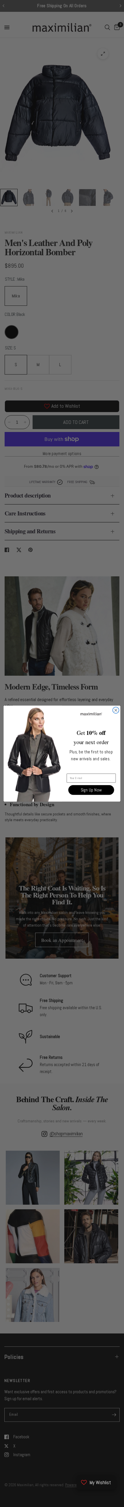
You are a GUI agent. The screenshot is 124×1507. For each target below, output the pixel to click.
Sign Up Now (91, 790)
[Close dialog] (116, 710)
